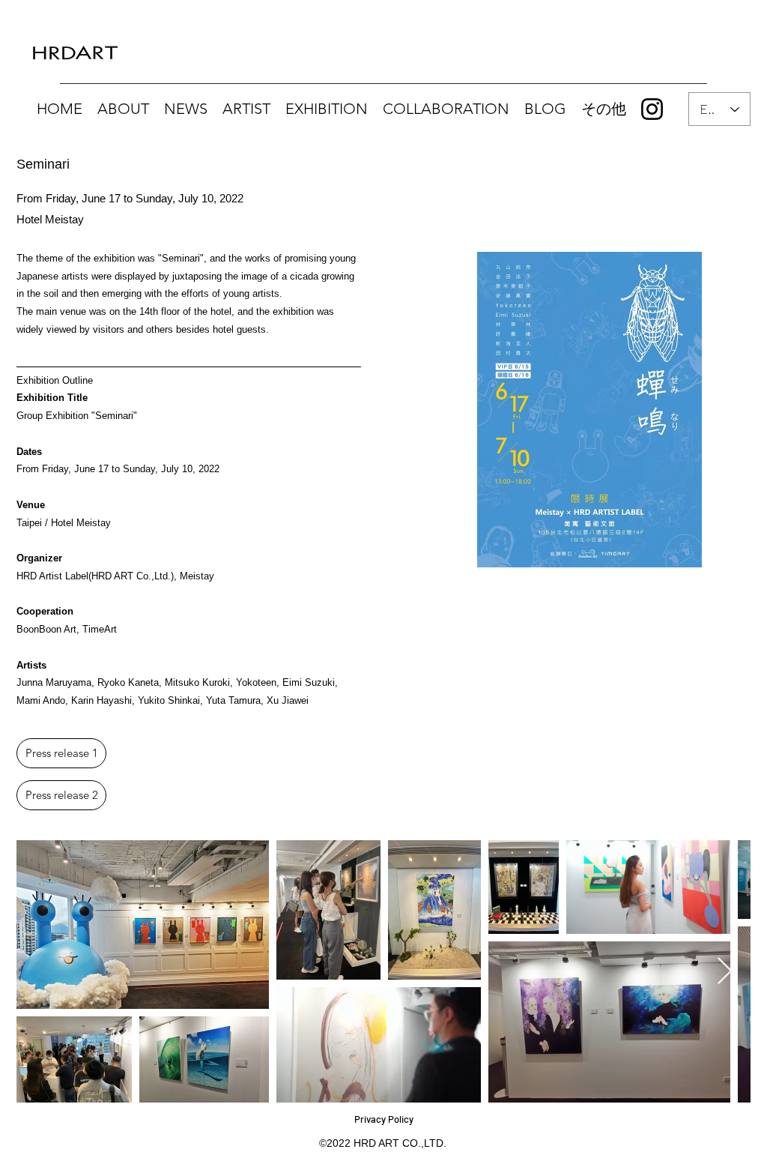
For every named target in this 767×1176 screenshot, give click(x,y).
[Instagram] (652, 109)
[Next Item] (724, 971)
